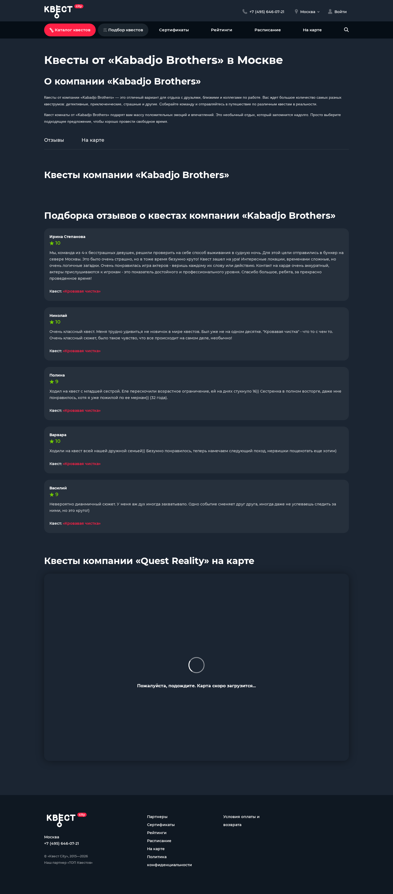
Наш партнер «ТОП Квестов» (68, 863)
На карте (312, 29)
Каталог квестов (72, 29)
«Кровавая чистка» (82, 291)
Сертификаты (174, 29)
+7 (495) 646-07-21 (61, 843)
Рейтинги (221, 29)
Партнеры (157, 816)
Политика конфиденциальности (169, 860)
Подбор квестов (125, 29)
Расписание (268, 29)
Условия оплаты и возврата (241, 820)
